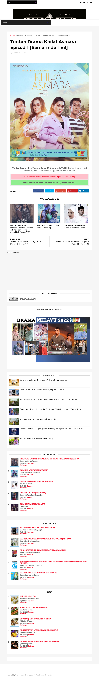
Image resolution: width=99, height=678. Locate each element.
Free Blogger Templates (44, 675)
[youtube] (84, 2)
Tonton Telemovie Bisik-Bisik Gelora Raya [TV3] (39, 438)
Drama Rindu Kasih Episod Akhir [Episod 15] (48, 226)
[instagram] (87, 2)
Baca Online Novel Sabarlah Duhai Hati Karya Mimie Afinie (38, 573)
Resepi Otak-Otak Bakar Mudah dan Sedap (33, 607)
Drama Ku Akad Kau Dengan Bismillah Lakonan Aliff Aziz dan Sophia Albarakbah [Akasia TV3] (21, 228)
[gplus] (91, 2)
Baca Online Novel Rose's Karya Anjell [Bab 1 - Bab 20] (43, 390)
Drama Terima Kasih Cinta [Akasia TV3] (32, 504)
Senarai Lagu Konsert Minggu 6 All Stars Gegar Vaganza (43, 380)
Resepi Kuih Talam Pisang (28, 596)
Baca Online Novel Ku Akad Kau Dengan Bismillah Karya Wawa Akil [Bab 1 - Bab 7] (45, 539)
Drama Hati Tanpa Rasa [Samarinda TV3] (33, 493)
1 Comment (23, 614)
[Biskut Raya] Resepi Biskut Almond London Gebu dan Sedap (39, 641)
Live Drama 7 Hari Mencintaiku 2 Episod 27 (38, 419)
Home (12, 36)
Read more (30, 463)
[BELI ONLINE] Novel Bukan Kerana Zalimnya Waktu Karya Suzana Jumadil (43, 550)
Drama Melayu (22, 36)
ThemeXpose (19, 675)
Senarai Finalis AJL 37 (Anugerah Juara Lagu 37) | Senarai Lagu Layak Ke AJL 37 (53, 429)
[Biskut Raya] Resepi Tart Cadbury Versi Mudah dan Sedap (39, 630)
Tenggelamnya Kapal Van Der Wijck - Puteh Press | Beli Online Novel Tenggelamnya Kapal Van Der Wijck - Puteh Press (53, 562)
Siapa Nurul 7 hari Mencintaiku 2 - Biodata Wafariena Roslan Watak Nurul (50, 409)
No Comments (24, 465)
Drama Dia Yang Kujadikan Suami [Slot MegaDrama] (75, 226)
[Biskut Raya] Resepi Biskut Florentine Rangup (35, 619)
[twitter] (81, 2)
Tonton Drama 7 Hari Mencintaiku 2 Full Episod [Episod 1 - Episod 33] (49, 399)
